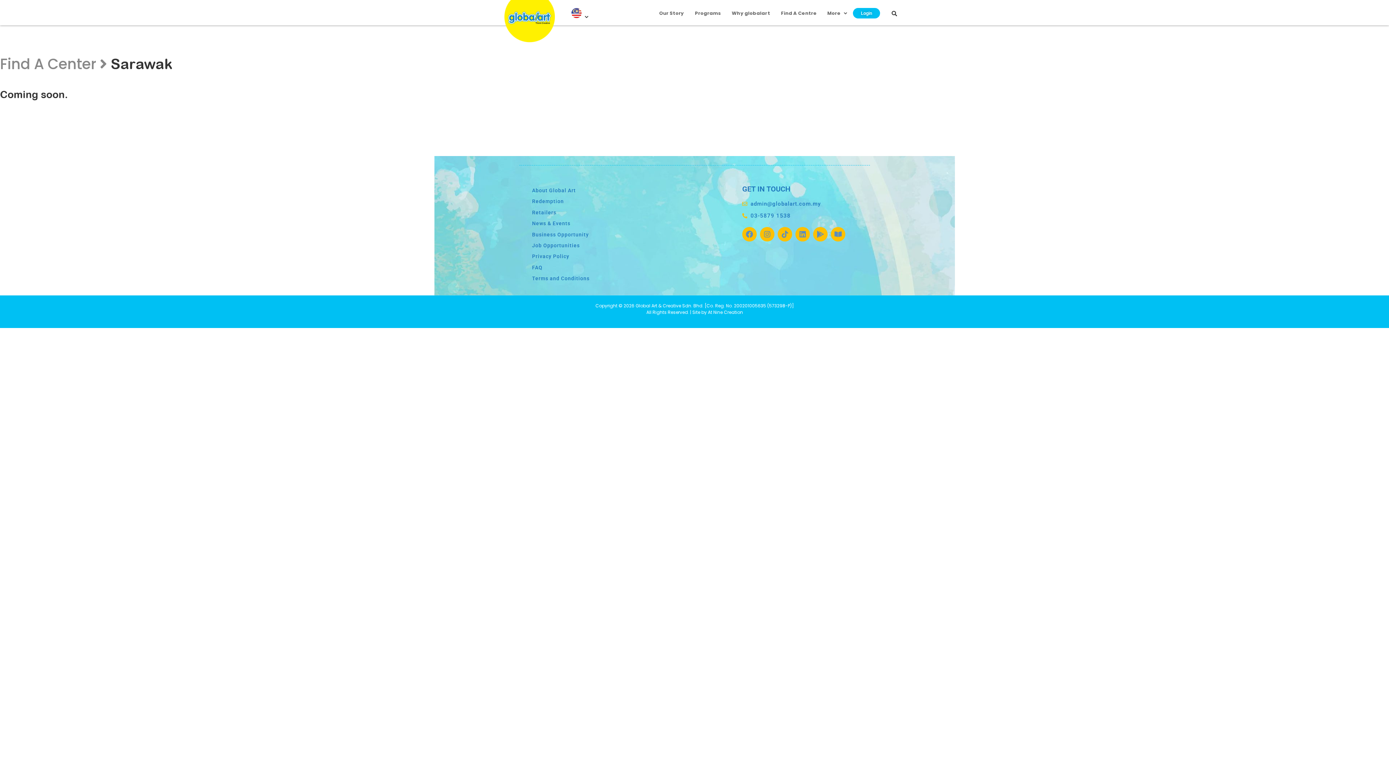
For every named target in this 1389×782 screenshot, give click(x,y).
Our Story (671, 13)
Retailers (544, 213)
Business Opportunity (560, 235)
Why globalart (751, 13)
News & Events (551, 223)
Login (866, 13)
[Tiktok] (785, 234)
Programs (708, 13)
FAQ (537, 268)
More (833, 13)
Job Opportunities (556, 246)
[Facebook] (749, 234)
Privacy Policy (550, 256)
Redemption (548, 201)
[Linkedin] (802, 234)
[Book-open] (838, 234)
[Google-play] (820, 234)
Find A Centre (798, 13)
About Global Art (554, 191)
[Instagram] (767, 234)
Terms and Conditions (561, 279)
